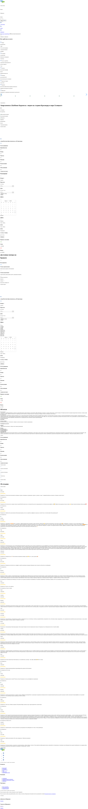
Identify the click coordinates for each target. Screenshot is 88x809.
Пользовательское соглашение (7, 779)
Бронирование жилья (6, 772)
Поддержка (4, 768)
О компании (4, 778)
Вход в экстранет (5, 786)
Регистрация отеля (5, 787)
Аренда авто (4, 771)
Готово (2, 194)
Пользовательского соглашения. (50, 793)
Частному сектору (5, 788)
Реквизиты (4, 781)
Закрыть (1, 808)
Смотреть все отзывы (4, 171)
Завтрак (1, 280)
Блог (3, 770)
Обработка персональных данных (8, 780)
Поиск (8, 33)
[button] (1, 94)
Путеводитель (4, 769)
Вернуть (1, 806)
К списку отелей (4, 33)
